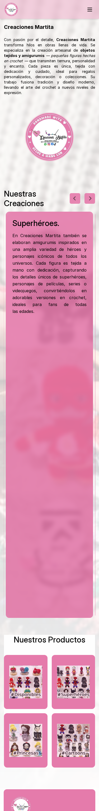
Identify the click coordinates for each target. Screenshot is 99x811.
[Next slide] (89, 198)
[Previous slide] (75, 198)
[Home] (11, 9)
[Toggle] (89, 9)
